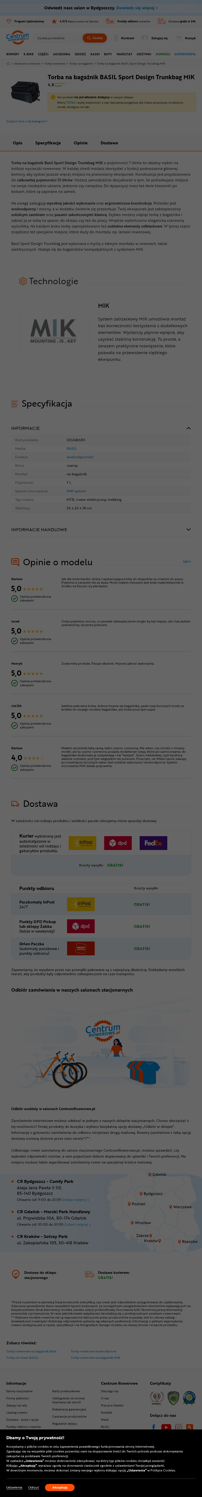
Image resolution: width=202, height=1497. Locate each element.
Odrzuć (33, 1487)
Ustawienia (14, 1487)
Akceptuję (59, 1487)
